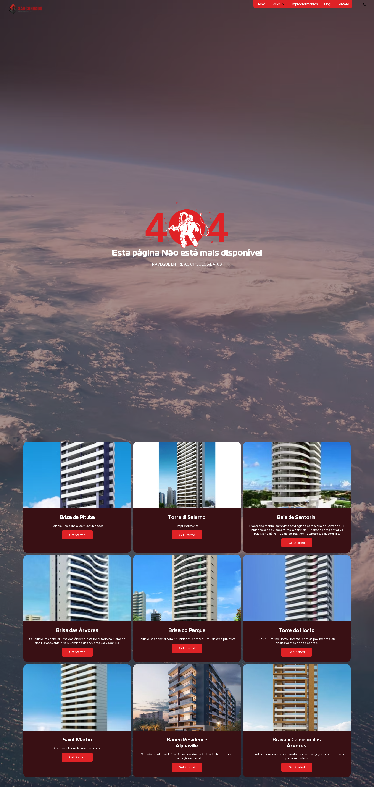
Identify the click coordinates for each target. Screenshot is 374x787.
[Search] (365, 4)
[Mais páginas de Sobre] (283, 4)
